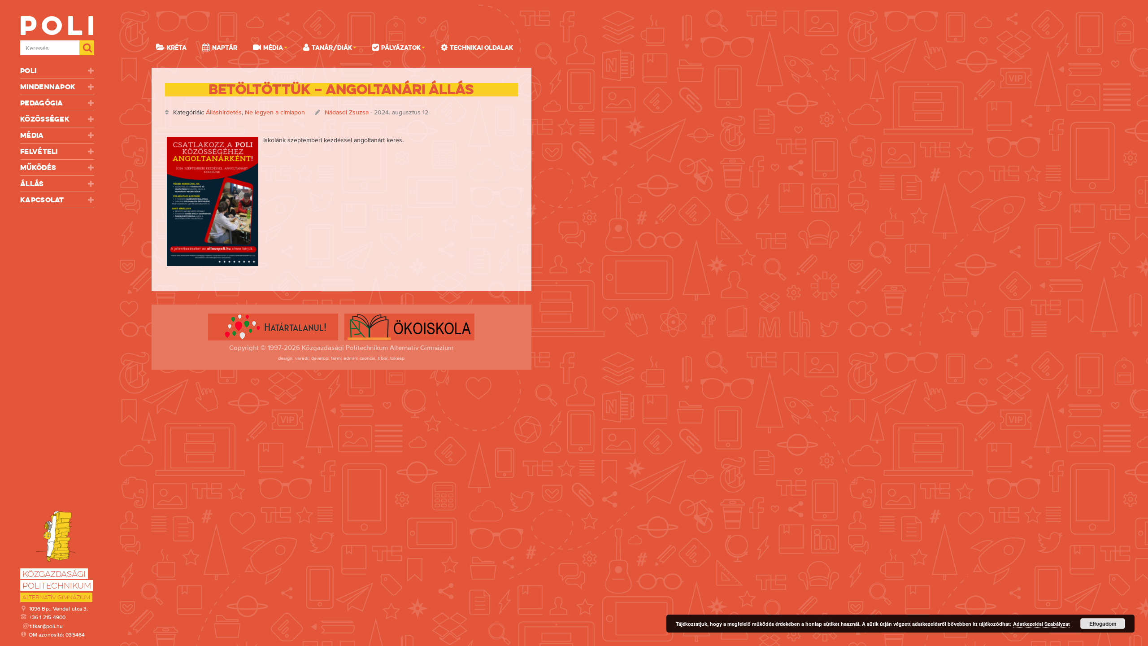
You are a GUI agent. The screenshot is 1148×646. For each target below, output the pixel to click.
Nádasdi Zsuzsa (347, 112)
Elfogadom (1103, 624)
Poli (28, 70)
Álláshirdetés (224, 112)
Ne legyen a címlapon (275, 112)
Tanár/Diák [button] (332, 48)
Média (32, 135)
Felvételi (39, 151)
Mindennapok (47, 87)
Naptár (224, 48)
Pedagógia (41, 103)
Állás (32, 183)
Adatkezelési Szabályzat (1041, 623)
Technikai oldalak (481, 48)
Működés (38, 167)
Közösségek (45, 119)
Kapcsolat (42, 200)
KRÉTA (177, 48)
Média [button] (273, 48)
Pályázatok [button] (401, 48)
